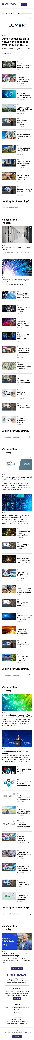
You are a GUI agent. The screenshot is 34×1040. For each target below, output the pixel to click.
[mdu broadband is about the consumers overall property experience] (9, 135)
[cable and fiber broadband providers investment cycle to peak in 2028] (9, 393)
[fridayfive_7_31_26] (9, 379)
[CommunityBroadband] (9, 589)
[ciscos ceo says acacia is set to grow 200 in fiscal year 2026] (9, 657)
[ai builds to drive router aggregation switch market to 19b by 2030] (9, 532)
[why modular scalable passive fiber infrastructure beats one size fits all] (17, 702)
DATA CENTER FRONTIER (17, 1019)
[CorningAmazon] (9, 810)
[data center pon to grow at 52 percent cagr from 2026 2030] (9, 336)
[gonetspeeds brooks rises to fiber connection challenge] (17, 941)
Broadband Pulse (24, 83)
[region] (17, 1034)
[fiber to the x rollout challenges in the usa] (17, 267)
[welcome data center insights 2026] (9, 644)
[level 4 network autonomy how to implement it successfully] (17, 502)
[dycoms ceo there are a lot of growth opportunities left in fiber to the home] (9, 853)
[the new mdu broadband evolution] (9, 121)
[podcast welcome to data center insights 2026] (9, 573)
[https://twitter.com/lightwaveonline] (19, 1012)
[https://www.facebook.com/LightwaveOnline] (14, 1012)
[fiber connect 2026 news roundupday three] (9, 867)
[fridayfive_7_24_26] (9, 406)
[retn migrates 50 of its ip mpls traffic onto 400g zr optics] (9, 559)
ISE (26, 1023)
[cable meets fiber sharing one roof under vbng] (9, 616)
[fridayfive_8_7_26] (9, 190)
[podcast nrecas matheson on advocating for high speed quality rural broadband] (9, 78)
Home (3, 35)
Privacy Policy (27, 1032)
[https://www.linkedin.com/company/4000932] (17, 1012)
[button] (3, 4)
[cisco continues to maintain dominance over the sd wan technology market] (9, 783)
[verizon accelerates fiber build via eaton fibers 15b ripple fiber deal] (9, 365)
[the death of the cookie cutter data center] (17, 234)
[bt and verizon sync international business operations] (9, 603)
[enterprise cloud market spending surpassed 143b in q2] (9, 94)
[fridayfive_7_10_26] (9, 545)
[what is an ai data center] (9, 770)
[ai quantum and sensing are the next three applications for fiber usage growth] (17, 464)
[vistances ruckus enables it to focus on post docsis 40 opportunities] (9, 824)
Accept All (17, 1036)
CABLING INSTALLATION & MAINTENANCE (17, 1021)
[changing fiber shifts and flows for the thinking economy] (9, 322)
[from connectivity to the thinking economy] (17, 738)
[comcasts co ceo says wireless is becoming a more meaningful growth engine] (9, 162)
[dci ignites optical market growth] (9, 883)
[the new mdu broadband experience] (9, 149)
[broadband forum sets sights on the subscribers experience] (9, 896)
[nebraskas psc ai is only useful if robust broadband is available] (9, 176)
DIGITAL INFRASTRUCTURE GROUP (15, 1023)
